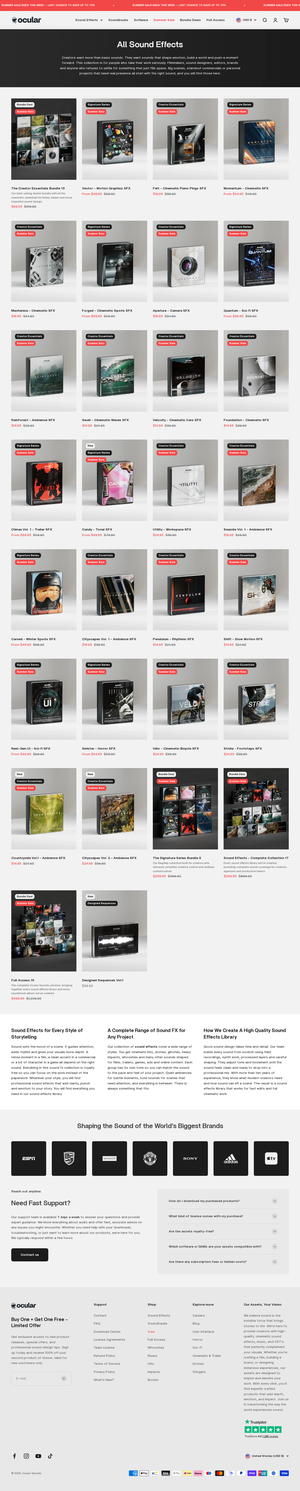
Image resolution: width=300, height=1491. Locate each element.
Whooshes (156, 1347)
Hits (151, 1363)
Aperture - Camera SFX (171, 310)
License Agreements (109, 1339)
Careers (199, 1315)
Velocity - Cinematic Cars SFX (177, 420)
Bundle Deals (190, 20)
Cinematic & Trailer (207, 1355)
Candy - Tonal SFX (97, 529)
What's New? (104, 1380)
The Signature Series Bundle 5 (177, 858)
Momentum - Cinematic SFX (246, 188)
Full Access (215, 20)
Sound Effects (86, 20)
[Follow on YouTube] (38, 1456)
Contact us (30, 1254)
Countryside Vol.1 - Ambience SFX (38, 858)
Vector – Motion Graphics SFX (106, 188)
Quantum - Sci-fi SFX (241, 310)
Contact (100, 1315)
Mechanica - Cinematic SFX (33, 310)
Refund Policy (104, 1355)
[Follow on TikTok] (50, 1456)
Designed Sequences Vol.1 (102, 980)
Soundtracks (118, 20)
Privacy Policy (104, 1372)
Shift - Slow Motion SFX (243, 639)
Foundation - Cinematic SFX (246, 420)
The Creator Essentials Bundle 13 (38, 188)
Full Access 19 (22, 980)
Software (141, 20)
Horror (198, 1339)
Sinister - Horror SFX (99, 748)
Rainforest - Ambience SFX (33, 420)
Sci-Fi (197, 1347)
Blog (196, 1323)
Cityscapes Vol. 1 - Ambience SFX (109, 639)
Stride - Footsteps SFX (243, 748)
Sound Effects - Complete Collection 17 (256, 858)
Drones (198, 1363)
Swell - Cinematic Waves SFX (105, 420)
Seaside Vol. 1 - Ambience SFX (248, 529)
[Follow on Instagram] (26, 1456)
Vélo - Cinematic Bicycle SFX (176, 748)
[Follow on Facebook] (14, 1456)
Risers (152, 1355)
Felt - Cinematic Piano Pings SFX (179, 188)
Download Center (107, 1331)
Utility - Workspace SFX (172, 529)
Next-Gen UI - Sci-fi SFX (30, 748)
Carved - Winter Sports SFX (33, 639)
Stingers (199, 1372)
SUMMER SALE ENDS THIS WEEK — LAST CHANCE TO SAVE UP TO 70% (130, 5)
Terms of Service (107, 1363)
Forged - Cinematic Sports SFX (107, 310)
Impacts (154, 1372)
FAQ (97, 1323)
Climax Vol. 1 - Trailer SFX (31, 529)
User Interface (203, 1331)
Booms (153, 1380)
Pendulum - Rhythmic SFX (173, 639)
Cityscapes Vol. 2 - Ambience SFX (109, 858)
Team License (104, 1347)
